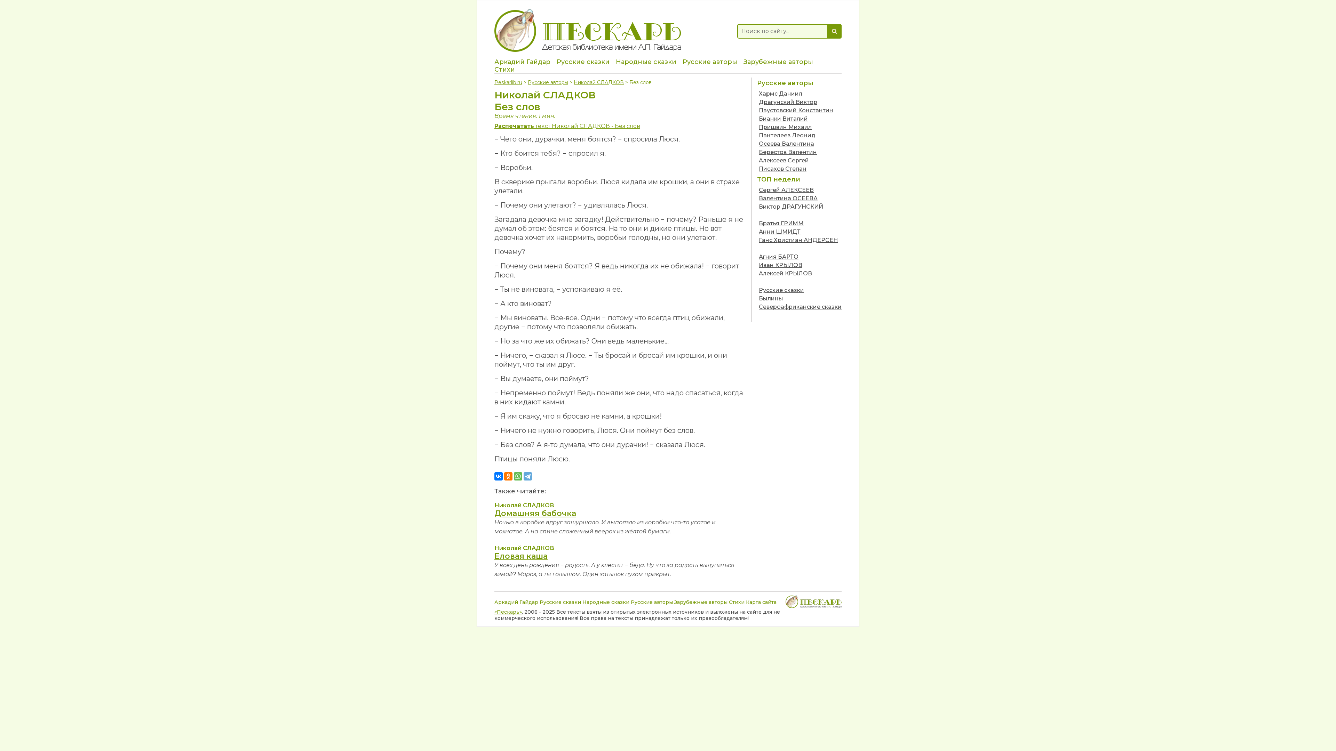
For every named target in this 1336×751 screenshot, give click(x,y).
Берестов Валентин (788, 152)
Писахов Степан (782, 168)
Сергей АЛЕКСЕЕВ (786, 190)
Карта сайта (761, 602)
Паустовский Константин (796, 110)
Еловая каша (521, 556)
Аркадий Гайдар (522, 62)
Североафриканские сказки (800, 307)
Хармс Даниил (780, 93)
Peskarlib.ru (508, 82)
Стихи (504, 69)
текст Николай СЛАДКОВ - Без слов (567, 126)
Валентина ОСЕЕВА (788, 198)
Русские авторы (710, 62)
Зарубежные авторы (778, 62)
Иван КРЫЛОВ (780, 265)
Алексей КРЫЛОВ (785, 273)
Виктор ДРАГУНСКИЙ (791, 206)
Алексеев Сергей (784, 160)
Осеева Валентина (786, 143)
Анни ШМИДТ (780, 231)
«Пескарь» (508, 612)
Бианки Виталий (783, 118)
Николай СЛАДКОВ (599, 82)
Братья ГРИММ (781, 223)
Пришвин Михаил (785, 127)
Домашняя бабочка (535, 513)
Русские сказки (583, 62)
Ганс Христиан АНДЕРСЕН (798, 240)
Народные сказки (646, 62)
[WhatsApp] (518, 476)
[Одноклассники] (508, 476)
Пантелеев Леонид (787, 135)
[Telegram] (528, 476)
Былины (771, 298)
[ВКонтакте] (498, 476)
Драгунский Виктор (788, 102)
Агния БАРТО (778, 256)
